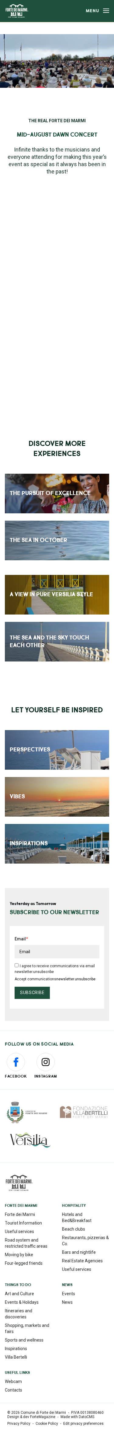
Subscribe (32, 992)
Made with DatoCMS (77, 1417)
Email (20, 938)
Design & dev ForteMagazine (31, 1417)
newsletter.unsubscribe (75, 979)
